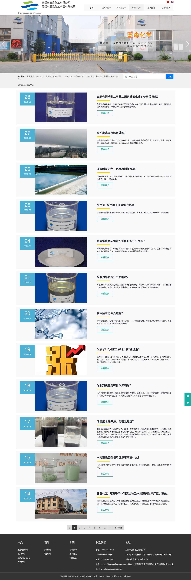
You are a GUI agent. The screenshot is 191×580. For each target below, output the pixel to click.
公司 (72, 542)
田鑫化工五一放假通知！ (75, 76)
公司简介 (105, 7)
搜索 (170, 76)
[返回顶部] (188, 402)
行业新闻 (47, 553)
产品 (20, 542)
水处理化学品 (23, 549)
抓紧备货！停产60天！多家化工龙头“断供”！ (45, 76)
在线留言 (73, 557)
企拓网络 (127, 576)
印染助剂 (21, 553)
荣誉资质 (73, 553)
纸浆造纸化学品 (24, 557)
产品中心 (120, 7)
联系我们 (165, 7)
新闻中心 (135, 7)
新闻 (46, 542)
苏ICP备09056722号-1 (104, 576)
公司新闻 (47, 549)
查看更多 (105, 113)
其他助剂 (21, 561)
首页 (91, 7)
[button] (3, 44)
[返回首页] (188, 396)
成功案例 (151, 7)
